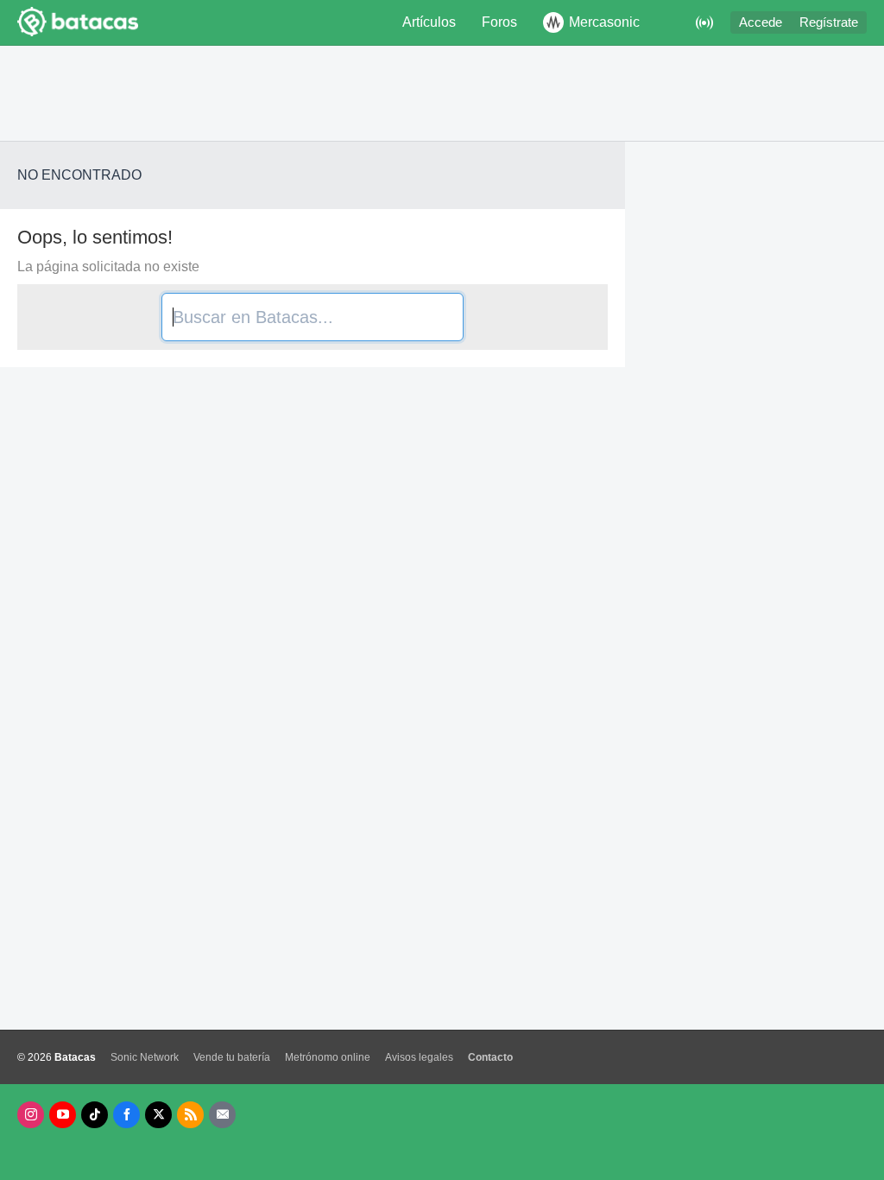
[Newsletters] (222, 1114)
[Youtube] (62, 1114)
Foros (499, 22)
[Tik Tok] (94, 1114)
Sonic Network (144, 1057)
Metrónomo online (327, 1057)
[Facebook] (126, 1114)
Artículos (429, 22)
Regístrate (828, 22)
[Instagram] (30, 1114)
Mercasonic (604, 22)
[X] (158, 1114)
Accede (760, 22)
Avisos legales (419, 1057)
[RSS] (190, 1114)
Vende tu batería (231, 1057)
